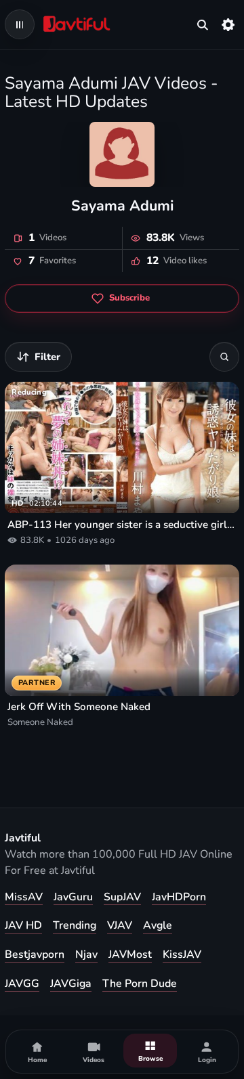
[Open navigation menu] (20, 24)
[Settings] (228, 24)
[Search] (224, 357)
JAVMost (130, 954)
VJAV (119, 925)
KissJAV (182, 954)
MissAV (24, 896)
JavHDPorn (179, 896)
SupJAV (122, 896)
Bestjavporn (34, 954)
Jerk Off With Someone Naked (78, 706)
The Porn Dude (139, 983)
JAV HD (23, 925)
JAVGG (22, 983)
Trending (74, 925)
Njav (86, 954)
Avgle (157, 925)
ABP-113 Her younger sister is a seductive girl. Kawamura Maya (122, 524)
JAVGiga (71, 983)
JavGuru (73, 896)
